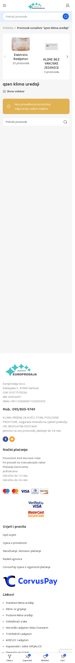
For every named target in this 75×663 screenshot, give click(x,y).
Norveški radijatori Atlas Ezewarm (27, 627)
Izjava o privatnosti (15, 543)
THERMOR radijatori (19, 634)
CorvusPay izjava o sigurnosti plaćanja (26, 567)
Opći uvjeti (9, 535)
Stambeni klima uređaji (20, 603)
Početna (8, 28)
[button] (5, 56)
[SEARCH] (66, 16)
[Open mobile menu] (4, 5)
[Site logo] (36, 5)
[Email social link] (12, 439)
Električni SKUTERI (17, 652)
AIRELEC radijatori (17, 640)
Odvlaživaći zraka (16, 621)
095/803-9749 (23, 409)
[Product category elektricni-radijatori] (20, 52)
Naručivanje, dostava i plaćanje (22, 551)
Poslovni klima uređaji (19, 615)
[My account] (67, 5)
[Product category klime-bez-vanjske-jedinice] (51, 56)
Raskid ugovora (12, 559)
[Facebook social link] (5, 439)
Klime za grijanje (16, 609)
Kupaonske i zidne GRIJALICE (24, 646)
